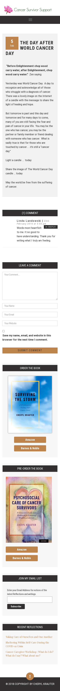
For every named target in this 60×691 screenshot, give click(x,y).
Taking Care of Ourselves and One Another (29, 636)
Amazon (30, 439)
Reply (52, 227)
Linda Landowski (29, 220)
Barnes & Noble (30, 448)
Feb (12, 43)
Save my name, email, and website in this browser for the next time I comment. (26, 337)
